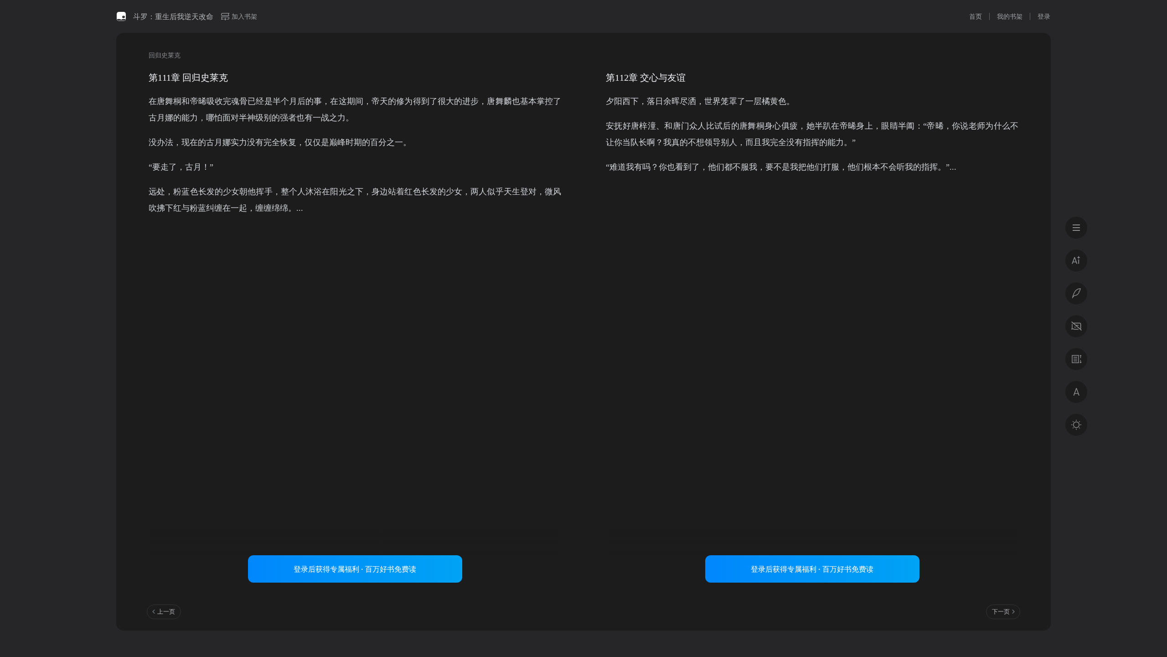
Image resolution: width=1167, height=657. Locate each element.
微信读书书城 (121, 16)
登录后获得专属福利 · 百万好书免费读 (355, 569)
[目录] (1076, 228)
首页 (975, 16)
